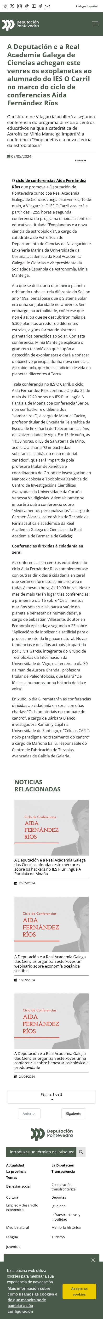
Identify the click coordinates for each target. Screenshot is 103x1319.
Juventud (13, 1246)
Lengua (12, 1237)
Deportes (59, 1197)
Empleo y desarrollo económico (22, 1207)
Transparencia (63, 1171)
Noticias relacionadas (37, 785)
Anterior (29, 1113)
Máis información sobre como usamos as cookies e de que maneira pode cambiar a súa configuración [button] (32, 1299)
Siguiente (73, 1113)
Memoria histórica (66, 1227)
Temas (11, 1177)
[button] (93, 1260)
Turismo (58, 1237)
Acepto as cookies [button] (79, 1291)
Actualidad (15, 1165)
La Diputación (63, 1165)
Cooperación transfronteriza (64, 1186)
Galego (81, 6)
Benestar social (18, 1186)
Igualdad (59, 1206)
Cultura (12, 1197)
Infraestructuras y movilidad (66, 1217)
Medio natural (17, 1227)
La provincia (16, 1171)
